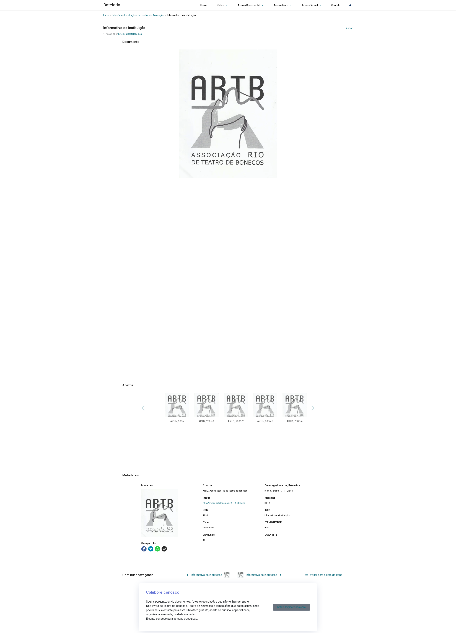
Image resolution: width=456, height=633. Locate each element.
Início (106, 15)
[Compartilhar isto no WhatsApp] (157, 548)
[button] (350, 5)
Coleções (117, 15)
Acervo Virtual (310, 5)
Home (203, 5)
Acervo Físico (281, 5)
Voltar (349, 28)
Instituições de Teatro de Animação (144, 15)
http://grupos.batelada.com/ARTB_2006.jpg (224, 503)
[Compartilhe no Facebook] (144, 548)
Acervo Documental (249, 5)
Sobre (220, 5)
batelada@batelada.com (130, 34)
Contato (335, 5)
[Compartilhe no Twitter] (150, 548)
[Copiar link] (164, 548)
